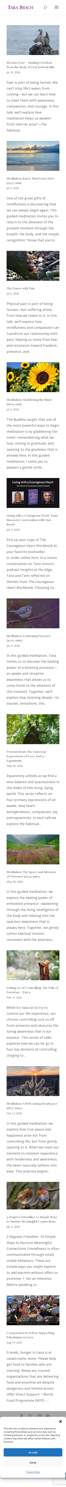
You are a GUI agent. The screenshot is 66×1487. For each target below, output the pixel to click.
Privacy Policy (33, 1472)
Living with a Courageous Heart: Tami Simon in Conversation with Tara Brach (32, 520)
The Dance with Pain (21, 288)
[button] (60, 1421)
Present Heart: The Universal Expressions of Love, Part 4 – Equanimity (26, 756)
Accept (33, 1452)
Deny (33, 1462)
